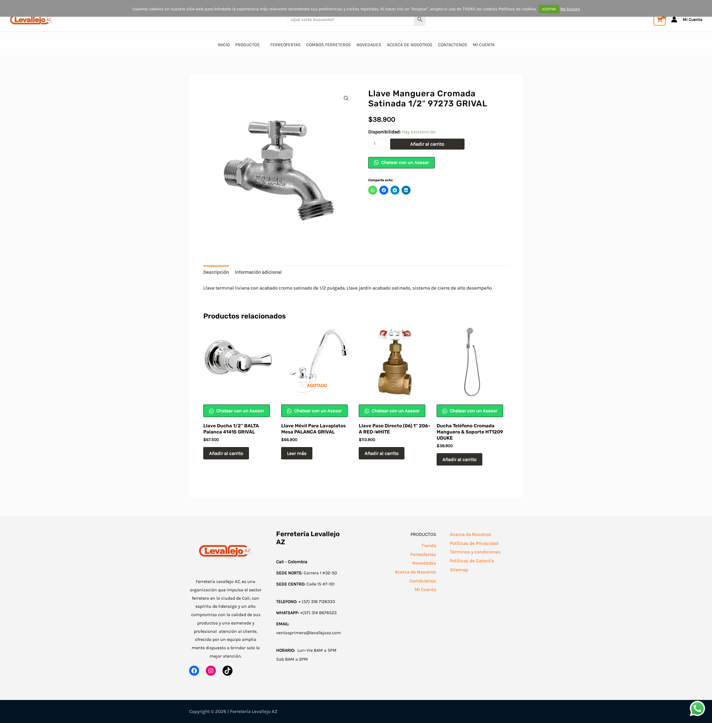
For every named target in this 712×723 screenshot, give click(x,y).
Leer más (296, 453)
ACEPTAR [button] (549, 9)
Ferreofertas (423, 554)
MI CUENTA (484, 44)
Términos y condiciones (475, 552)
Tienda (429, 545)
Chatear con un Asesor (404, 162)
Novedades (424, 563)
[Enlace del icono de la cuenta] (674, 19)
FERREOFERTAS (285, 44)
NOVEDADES (369, 44)
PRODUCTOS (247, 44)
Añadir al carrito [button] (226, 453)
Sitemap (459, 569)
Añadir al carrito (427, 144)
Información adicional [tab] (258, 272)
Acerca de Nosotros (415, 572)
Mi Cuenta (425, 589)
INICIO (224, 44)
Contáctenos (422, 581)
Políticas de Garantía (472, 560)
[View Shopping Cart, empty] (660, 20)
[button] (346, 98)
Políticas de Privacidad (474, 543)
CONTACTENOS (452, 44)
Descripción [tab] (216, 272)
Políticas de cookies (517, 8)
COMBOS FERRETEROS (328, 44)
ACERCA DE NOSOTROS (409, 44)
